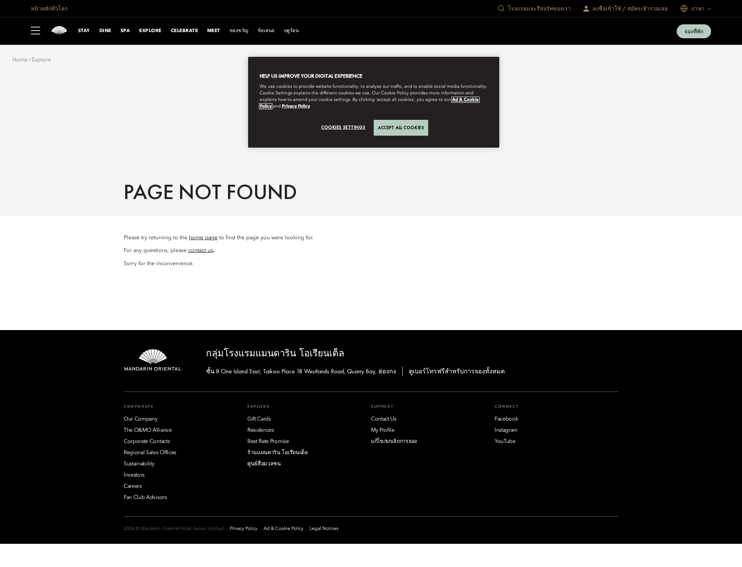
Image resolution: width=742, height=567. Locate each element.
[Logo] (59, 31)
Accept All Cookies (401, 127)
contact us (200, 250)
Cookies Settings (343, 127)
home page (203, 237)
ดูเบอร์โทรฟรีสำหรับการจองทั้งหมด (457, 371)
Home (19, 60)
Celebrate (184, 31)
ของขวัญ (239, 31)
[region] (373, 102)
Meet (213, 31)
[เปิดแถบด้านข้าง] (35, 31)
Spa (125, 31)
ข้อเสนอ (266, 31)
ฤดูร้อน (291, 31)
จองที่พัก (693, 31)
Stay (84, 31)
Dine (105, 31)
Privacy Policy (296, 106)
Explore (150, 31)
